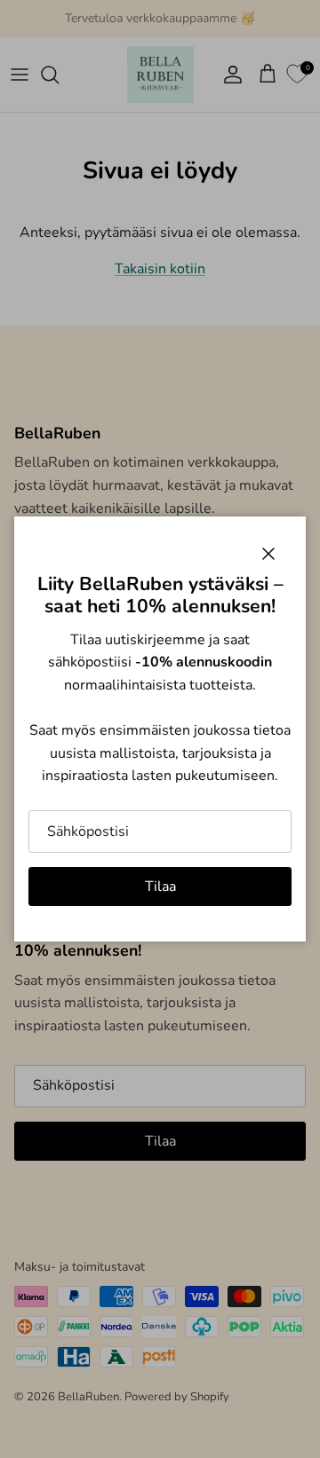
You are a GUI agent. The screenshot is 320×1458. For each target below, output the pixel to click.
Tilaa (160, 886)
